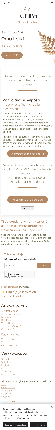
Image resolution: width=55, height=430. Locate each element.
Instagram (6, 393)
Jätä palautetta (9, 401)
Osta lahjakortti (9, 345)
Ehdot (4, 287)
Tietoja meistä (8, 339)
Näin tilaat (6, 317)
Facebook (6, 396)
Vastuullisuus (7, 323)
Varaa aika (27, 208)
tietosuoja (13, 287)
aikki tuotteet (8, 374)
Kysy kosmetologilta (11, 334)
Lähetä (43, 265)
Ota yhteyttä (7, 329)
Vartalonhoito (7, 371)
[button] (9, 3)
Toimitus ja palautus (11, 314)
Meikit (4, 368)
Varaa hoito (7, 342)
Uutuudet (6, 359)
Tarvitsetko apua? (10, 310)
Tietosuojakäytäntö (11, 326)
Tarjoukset (6, 362)
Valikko (51, 3)
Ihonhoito (5, 365)
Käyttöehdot (7, 320)
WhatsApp (6, 390)
